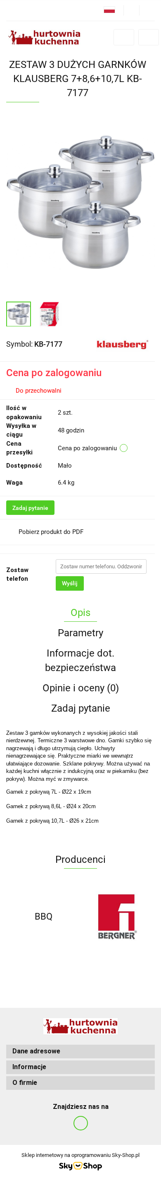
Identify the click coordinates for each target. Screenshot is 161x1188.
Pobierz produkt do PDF (51, 532)
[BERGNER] (117, 917)
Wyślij (70, 583)
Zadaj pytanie (30, 508)
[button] (80, 1051)
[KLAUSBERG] (122, 343)
